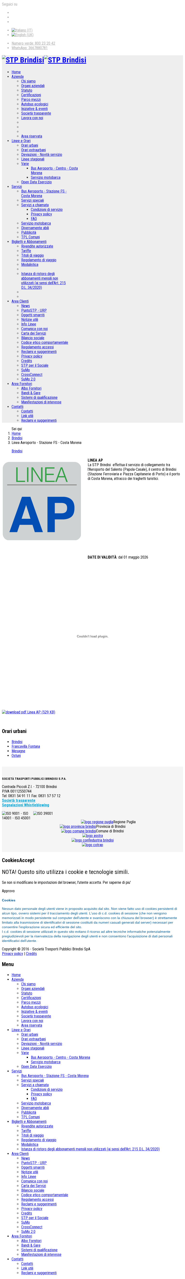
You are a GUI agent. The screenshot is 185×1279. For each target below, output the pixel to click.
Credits (26, 361)
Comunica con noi (34, 328)
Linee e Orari (21, 140)
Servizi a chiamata (35, 205)
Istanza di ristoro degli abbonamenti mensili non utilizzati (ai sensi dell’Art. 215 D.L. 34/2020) (43, 280)
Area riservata (31, 136)
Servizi (17, 186)
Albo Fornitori (31, 388)
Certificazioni (31, 95)
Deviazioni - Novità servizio (41, 154)
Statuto (26, 90)
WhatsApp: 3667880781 (30, 48)
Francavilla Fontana (26, 746)
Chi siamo (28, 81)
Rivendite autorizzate (37, 246)
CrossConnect (31, 374)
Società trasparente (36, 113)
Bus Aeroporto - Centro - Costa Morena (60, 1057)
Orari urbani (29, 145)
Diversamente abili (35, 228)
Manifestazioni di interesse (41, 402)
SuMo (25, 370)
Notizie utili (29, 319)
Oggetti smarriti (33, 315)
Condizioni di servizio (47, 209)
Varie (25, 163)
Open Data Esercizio (36, 182)
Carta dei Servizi (33, 333)
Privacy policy (41, 214)
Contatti (17, 406)
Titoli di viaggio (32, 255)
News (25, 306)
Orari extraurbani (33, 150)
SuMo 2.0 (28, 379)
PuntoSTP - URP (34, 310)
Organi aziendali (33, 85)
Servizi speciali (32, 200)
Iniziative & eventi (34, 108)
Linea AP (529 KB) (40, 712)
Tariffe (26, 251)
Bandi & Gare (30, 393)
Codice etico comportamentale (44, 342)
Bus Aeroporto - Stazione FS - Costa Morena (55, 1075)
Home (16, 72)
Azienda (18, 76)
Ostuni (16, 755)
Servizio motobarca (45, 177)
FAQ (34, 218)
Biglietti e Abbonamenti (29, 241)
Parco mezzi (31, 99)
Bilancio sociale (32, 338)
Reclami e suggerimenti (39, 351)
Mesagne (18, 751)
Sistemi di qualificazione (39, 397)
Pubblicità (28, 232)
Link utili (27, 416)
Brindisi (17, 438)
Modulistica (29, 264)
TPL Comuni (30, 237)
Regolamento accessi (37, 347)
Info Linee (28, 324)
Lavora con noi (32, 118)
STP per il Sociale (34, 365)
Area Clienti (20, 301)
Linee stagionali (32, 159)
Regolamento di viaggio (38, 260)
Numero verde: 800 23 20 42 (33, 43)
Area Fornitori (22, 383)
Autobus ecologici (34, 104)
